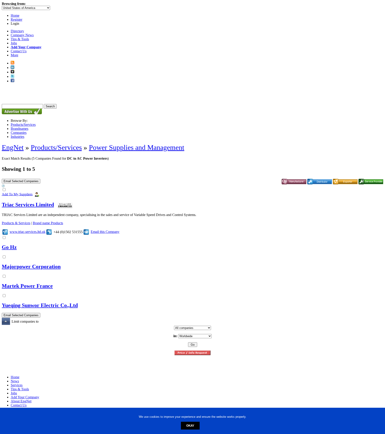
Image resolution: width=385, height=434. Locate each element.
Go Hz (9, 247)
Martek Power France (27, 286)
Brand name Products (48, 223)
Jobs (14, 43)
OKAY (190, 425)
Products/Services (23, 124)
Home (15, 15)
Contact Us (19, 51)
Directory (17, 31)
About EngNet (21, 401)
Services (17, 385)
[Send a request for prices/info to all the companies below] (192, 354)
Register (16, 19)
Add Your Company (25, 397)
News (15, 381)
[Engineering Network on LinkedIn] (12, 67)
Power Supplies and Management (136, 147)
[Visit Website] (5, 232)
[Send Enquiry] (86, 232)
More (14, 55)
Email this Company (105, 232)
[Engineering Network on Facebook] (12, 81)
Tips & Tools (20, 39)
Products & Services (16, 223)
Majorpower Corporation (31, 266)
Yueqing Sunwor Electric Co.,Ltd (40, 305)
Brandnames (19, 128)
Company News (22, 35)
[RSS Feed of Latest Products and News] (12, 63)
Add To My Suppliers (17, 194)
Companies (19, 132)
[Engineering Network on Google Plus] (12, 72)
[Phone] (49, 232)
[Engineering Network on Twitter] (12, 76)
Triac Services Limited (28, 205)
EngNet (13, 147)
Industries (17, 137)
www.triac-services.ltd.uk (27, 232)
